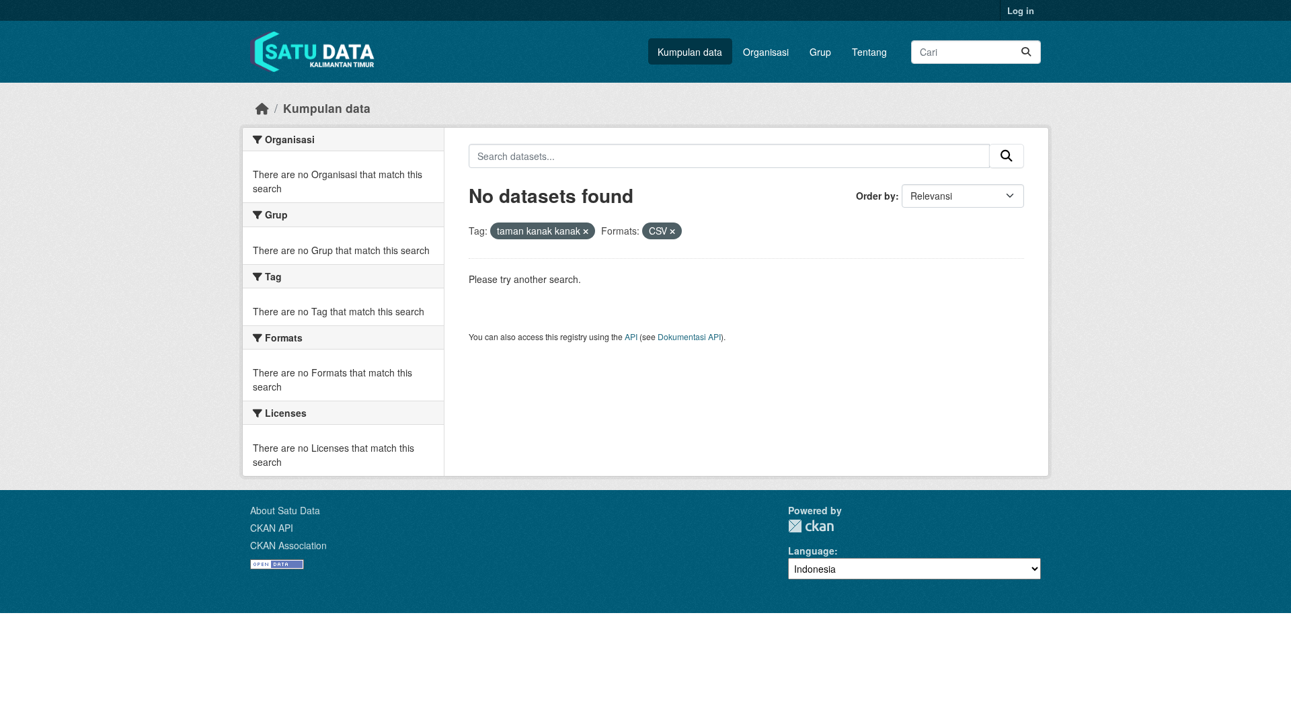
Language (811, 550)
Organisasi (766, 51)
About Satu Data (285, 510)
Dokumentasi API (689, 336)
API (631, 336)
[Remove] (585, 231)
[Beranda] (262, 107)
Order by (876, 195)
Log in (1020, 10)
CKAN (811, 526)
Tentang (869, 51)
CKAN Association (288, 545)
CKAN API (271, 527)
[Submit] (1026, 52)
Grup (820, 51)
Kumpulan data (690, 51)
